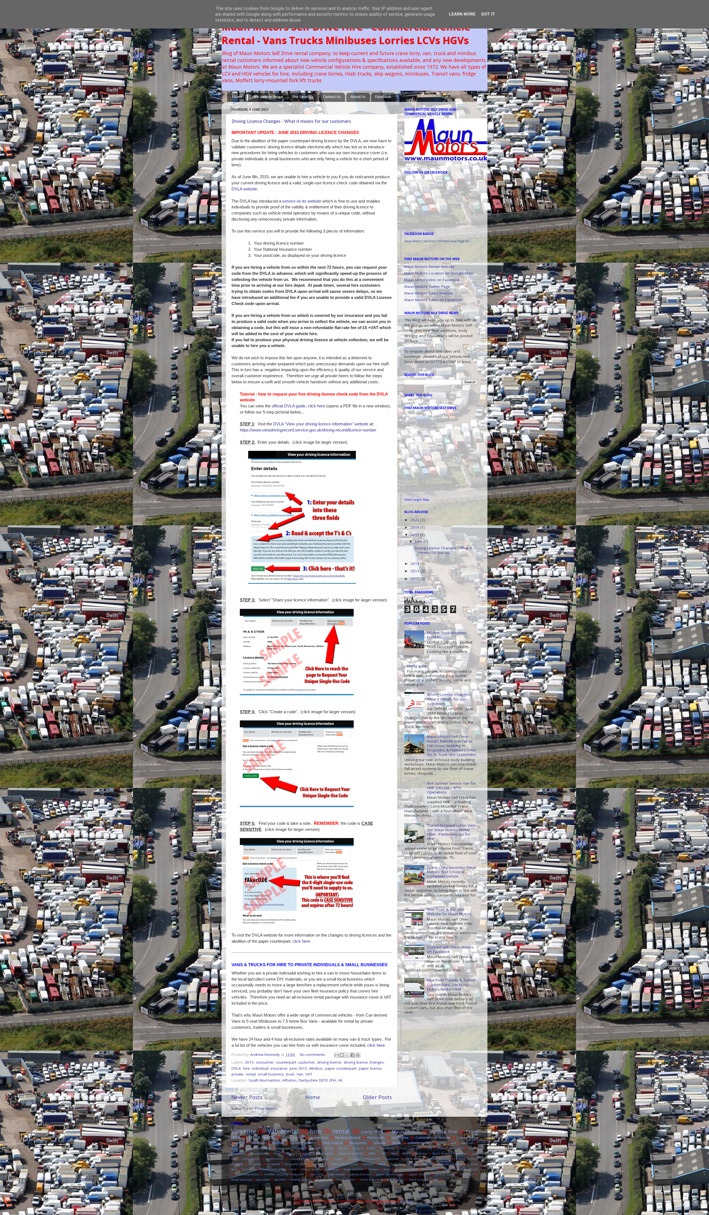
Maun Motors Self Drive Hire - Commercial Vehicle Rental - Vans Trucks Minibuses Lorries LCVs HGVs (346, 33)
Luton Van (319, 1137)
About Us (358, 97)
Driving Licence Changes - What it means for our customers (291, 121)
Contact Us (332, 97)
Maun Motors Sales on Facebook (433, 299)
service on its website (301, 201)
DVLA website (244, 189)
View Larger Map (416, 499)
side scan (467, 1174)
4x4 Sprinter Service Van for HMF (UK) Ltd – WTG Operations (451, 788)
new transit (336, 1174)
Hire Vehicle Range (267, 97)
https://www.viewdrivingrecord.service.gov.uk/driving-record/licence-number (308, 430)
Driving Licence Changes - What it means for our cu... (443, 550)
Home (237, 97)
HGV (241, 1142)
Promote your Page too (453, 241)
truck (290, 1074)
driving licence (329, 1062)
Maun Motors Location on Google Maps (439, 273)
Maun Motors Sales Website (428, 293)
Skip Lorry (293, 1153)
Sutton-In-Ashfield (350, 1153)
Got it (488, 14)
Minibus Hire (443, 1132)
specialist (262, 1179)
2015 (249, 1062)
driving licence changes (364, 1062)
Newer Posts (247, 1097)
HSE (429, 1148)
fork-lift (412, 1164)
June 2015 (298, 1068)
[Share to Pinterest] (358, 1055)
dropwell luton (296, 1164)
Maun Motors (406, 1132)
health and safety (273, 1169)
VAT (308, 1074)
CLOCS (236, 1148)
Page (277, 1153)
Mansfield (238, 1153)
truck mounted (371, 1179)
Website (421, 1153)
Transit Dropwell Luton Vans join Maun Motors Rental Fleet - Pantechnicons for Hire (451, 832)
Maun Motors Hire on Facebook (432, 279)
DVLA (236, 1068)
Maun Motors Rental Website (429, 266)
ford (382, 1164)
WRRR (406, 1153)
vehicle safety (420, 1142)
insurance (279, 1068)
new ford (316, 1174)
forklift (428, 1164)
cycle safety (413, 1159)
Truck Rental (261, 1137)
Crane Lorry (467, 1137)
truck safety (395, 1179)
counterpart (286, 1062)
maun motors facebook (460, 1169)
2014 (415, 563)
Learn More (462, 14)
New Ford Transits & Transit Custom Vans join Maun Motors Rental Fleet (451, 984)
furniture (249, 1169)
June (419, 541)
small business (271, 1074)
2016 (415, 527)
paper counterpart (340, 1068)
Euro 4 (343, 1148)
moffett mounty (276, 1174)
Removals (376, 1137)
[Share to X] (347, 1055)
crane (338, 1159)
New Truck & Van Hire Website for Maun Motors (449, 911)
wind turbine (418, 1179)
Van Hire (243, 1131)
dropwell (273, 1164)
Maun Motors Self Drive (420, 241)
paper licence (370, 1068)
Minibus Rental (347, 1137)
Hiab (441, 1148)
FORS (371, 1148)
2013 (415, 570)
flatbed (368, 1164)
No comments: (313, 1054)
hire (246, 1068)
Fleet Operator (411, 1148)
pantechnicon (360, 1174)
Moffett (278, 1142)
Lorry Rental (293, 1137)
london (373, 1169)
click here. (376, 1045)
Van (300, 1074)
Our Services (302, 97)
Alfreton (467, 1143)
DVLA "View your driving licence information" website (320, 424)
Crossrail (315, 1148)
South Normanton (319, 1153)
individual (260, 1068)
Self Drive (400, 1137)
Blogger (407, 1201)
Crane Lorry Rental (290, 1148)
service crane (445, 1174)
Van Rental (283, 1131)
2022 (415, 519)
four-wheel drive (450, 1164)
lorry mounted (406, 1169)
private (237, 1074)
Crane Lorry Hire (258, 1148)
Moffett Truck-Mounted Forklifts (446, 635)
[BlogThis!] (342, 1055)
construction (274, 1159)
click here (301, 941)
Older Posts (377, 1097)
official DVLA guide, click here (298, 406)
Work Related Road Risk (449, 1153)
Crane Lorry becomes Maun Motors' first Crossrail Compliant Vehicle (451, 872)
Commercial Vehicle (432, 1137)
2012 (415, 578)
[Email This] (337, 1055)
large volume (353, 1169)
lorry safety (430, 1169)
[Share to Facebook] (352, 1055)
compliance (250, 1159)
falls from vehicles (344, 1164)
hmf (294, 1169)
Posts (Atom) (266, 1108)
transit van (324, 1179)
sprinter (280, 1179)
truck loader (346, 1179)
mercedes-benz (247, 1174)
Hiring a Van (417, 665)
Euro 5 (357, 1148)
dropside (254, 1164)
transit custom (301, 1179)
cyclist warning (439, 1159)
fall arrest (319, 1164)
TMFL (372, 1153)
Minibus (316, 1068)
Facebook (383, 97)
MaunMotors (259, 1153)
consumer (265, 1062)
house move (311, 1169)
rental (251, 1074)
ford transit (333, 1142)
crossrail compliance (364, 1159)
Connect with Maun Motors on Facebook (450, 949)
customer (306, 1062)
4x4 (453, 1143)
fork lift (395, 1164)
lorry (387, 1169)
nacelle (298, 1174)
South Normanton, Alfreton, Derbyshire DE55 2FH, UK (295, 1080)
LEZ (471, 1148)
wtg (435, 1179)
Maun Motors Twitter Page (427, 286)
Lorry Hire (372, 1132)
